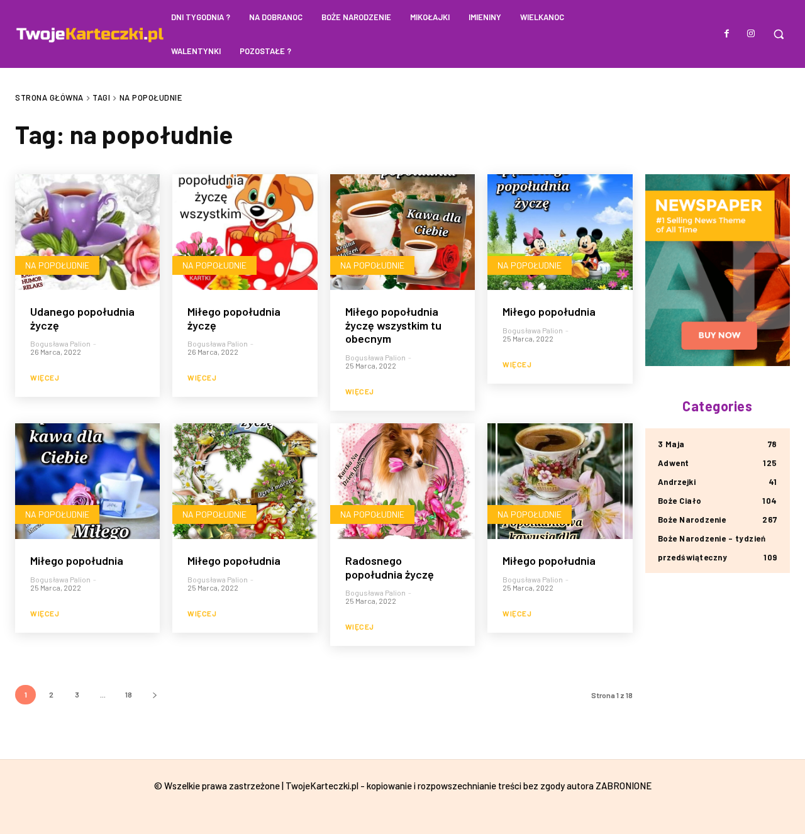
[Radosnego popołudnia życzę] (402, 481)
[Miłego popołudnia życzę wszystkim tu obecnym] (402, 232)
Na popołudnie (57, 265)
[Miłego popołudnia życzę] (244, 232)
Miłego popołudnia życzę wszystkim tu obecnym (393, 324)
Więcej (44, 377)
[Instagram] (751, 34)
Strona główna (49, 97)
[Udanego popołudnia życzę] (87, 232)
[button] (778, 34)
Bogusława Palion (60, 343)
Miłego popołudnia (549, 311)
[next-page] (154, 694)
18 (128, 694)
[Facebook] (727, 34)
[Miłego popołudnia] (559, 232)
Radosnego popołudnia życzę (389, 567)
